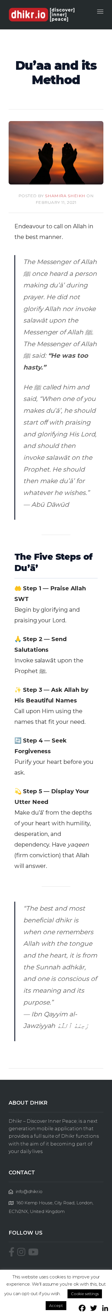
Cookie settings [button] (85, 1293)
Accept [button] (56, 1305)
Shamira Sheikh (65, 195)
